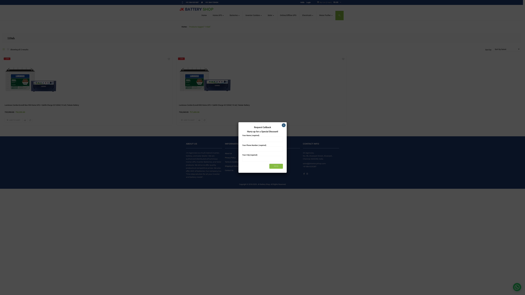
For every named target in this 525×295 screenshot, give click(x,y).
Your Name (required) (250, 135)
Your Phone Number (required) (254, 145)
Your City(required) (249, 155)
